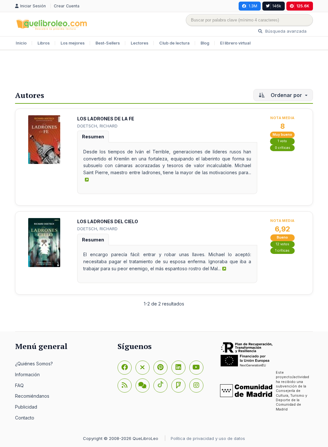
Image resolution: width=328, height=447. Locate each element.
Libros (43, 43)
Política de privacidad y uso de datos (208, 438)
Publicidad (26, 407)
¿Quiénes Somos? (34, 363)
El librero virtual (235, 43)
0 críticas (282, 148)
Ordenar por (286, 95)
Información (27, 374)
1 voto (282, 141)
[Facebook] (125, 368)
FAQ (19, 385)
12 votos (282, 244)
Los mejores (73, 43)
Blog (205, 43)
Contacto (24, 417)
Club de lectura (174, 43)
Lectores (139, 43)
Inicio (21, 43)
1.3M (253, 6)
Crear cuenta (66, 6)
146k (276, 6)
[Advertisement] (164, 71)
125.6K (302, 6)
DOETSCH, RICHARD (97, 125)
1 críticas (282, 250)
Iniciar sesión (33, 6)
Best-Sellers (107, 43)
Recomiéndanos (32, 396)
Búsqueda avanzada (285, 31)
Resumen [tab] (93, 136)
